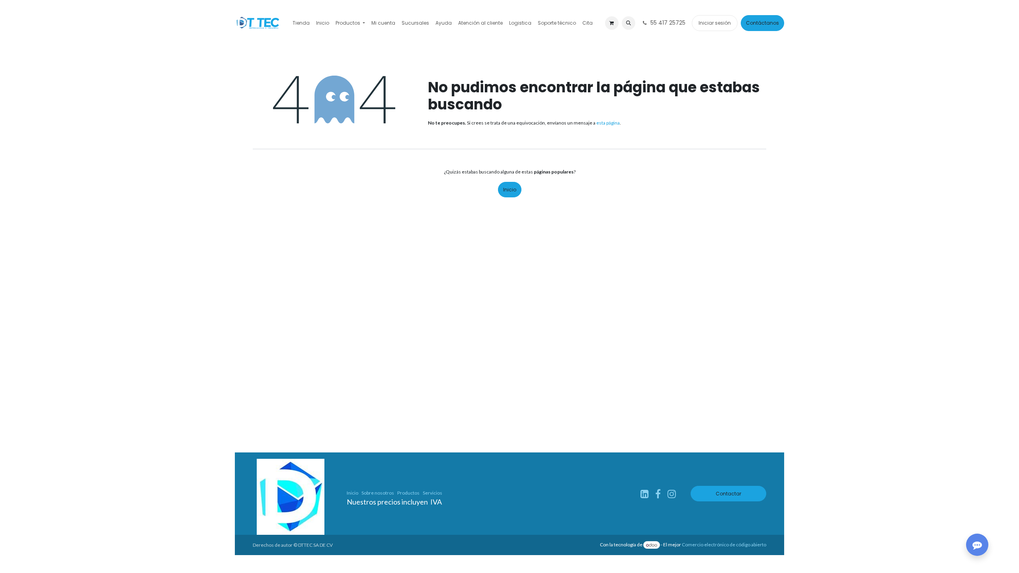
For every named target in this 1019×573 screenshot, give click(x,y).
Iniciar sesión (715, 22)
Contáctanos (762, 22)
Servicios (432, 493)
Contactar (728, 493)
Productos (408, 493)
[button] (628, 23)
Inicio (509, 189)
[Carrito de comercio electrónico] (612, 23)
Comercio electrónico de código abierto (724, 545)
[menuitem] (301, 23)
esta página (608, 123)
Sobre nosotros (377, 493)
